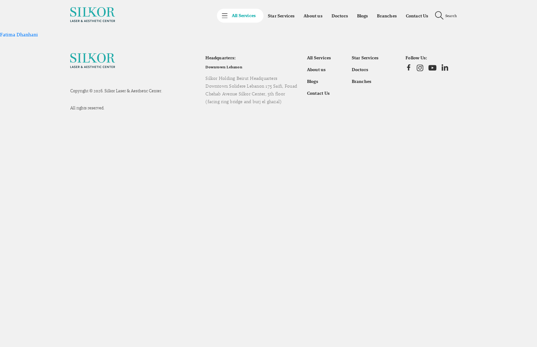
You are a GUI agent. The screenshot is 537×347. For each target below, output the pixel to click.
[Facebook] (409, 67)
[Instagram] (420, 67)
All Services (319, 58)
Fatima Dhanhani (19, 34)
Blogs (362, 16)
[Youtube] (432, 67)
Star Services (281, 16)
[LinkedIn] (445, 67)
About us (313, 16)
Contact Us (417, 16)
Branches (387, 16)
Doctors (340, 16)
